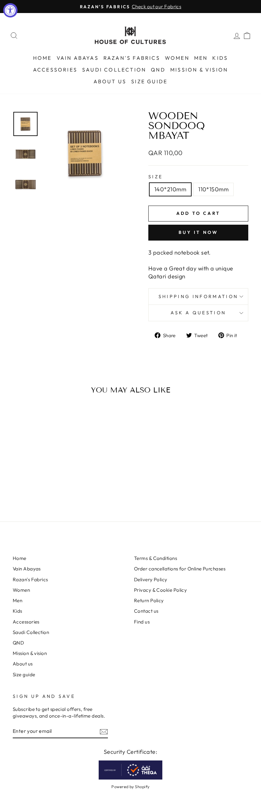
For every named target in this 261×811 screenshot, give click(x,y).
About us (110, 81)
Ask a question (198, 313)
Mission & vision (199, 69)
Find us (142, 622)
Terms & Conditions (155, 558)
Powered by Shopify (130, 786)
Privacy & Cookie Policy (160, 590)
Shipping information (198, 296)
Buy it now (198, 232)
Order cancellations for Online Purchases (179, 569)
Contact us (146, 611)
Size (155, 177)
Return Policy (149, 600)
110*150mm (213, 189)
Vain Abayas (78, 58)
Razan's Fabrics (131, 58)
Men (201, 58)
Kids (220, 58)
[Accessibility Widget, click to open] (10, 10)
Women (177, 58)
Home (42, 58)
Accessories (55, 69)
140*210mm (170, 189)
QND (158, 69)
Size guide (149, 81)
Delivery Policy (150, 579)
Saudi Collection (114, 69)
